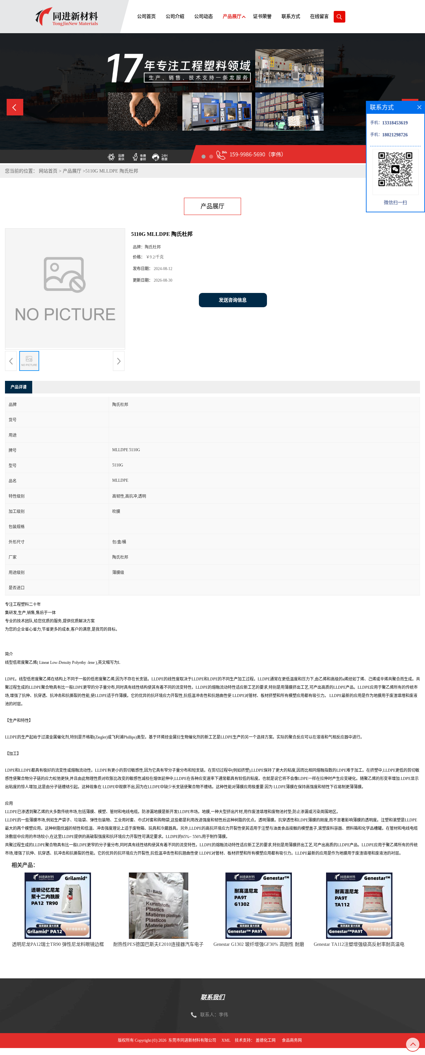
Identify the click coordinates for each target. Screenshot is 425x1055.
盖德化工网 (266, 1040)
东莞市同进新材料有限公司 (192, 1040)
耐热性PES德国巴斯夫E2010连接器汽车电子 (158, 944)
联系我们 (212, 997)
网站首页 (48, 171)
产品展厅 (72, 171)
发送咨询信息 (233, 300)
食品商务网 (292, 1040)
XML (225, 1040)
